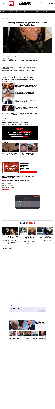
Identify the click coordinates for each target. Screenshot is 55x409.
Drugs (4, 177)
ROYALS (34, 8)
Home (2, 18)
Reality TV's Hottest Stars (5, 189)
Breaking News (31, 176)
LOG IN (51, 3)
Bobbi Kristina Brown (16, 176)
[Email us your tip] (11, 5)
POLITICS (20, 8)
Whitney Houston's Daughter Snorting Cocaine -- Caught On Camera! (15, 122)
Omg (4, 18)
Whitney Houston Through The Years (7, 185)
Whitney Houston (10, 177)
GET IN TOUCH (28, 172)
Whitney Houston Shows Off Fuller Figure (8, 191)
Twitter (7, 18)
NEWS (7, 8)
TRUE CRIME (27, 8)
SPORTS (45, 8)
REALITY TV (13, 8)
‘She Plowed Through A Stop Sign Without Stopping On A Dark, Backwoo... (18, 180)
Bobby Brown (23, 176)
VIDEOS (39, 8)
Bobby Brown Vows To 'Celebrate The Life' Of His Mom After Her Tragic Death (16, 124)
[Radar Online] (25, 3)
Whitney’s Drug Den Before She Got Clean (8, 187)
